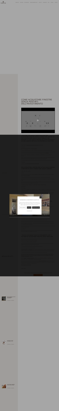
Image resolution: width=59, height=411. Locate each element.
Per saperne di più (29, 210)
